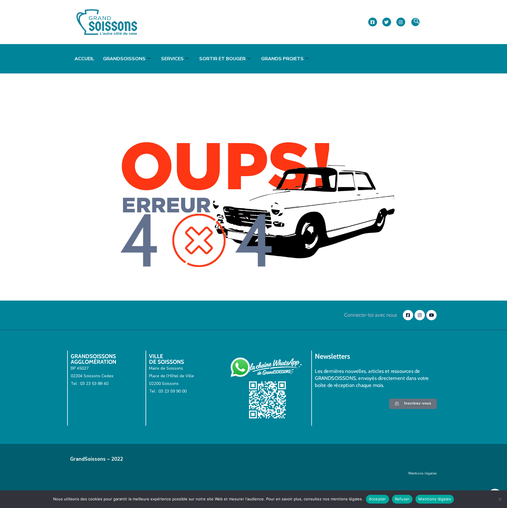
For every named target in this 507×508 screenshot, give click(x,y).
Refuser (402, 499)
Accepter (377, 499)
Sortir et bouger (222, 59)
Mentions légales (422, 473)
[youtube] (431, 315)
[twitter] (386, 22)
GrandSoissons (124, 59)
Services (172, 59)
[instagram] (400, 22)
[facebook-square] (372, 22)
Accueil (84, 59)
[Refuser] (500, 499)
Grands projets (282, 59)
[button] (415, 22)
